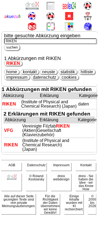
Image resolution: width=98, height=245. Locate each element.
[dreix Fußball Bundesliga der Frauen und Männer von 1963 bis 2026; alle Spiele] (88, 6)
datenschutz (44, 77)
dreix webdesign (61, 177)
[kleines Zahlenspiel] (69, 16)
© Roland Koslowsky (36, 177)
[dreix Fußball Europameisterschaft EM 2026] (50, 16)
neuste (48, 71)
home (11, 71)
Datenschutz (36, 165)
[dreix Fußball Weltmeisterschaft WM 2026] (32, 16)
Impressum (61, 165)
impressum (16, 77)
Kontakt (85, 165)
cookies (69, 77)
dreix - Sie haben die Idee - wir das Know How (85, 182)
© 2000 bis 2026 (92, 201)
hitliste (87, 71)
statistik (68, 71)
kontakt (30, 71)
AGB (11, 165)
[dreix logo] (12, 179)
